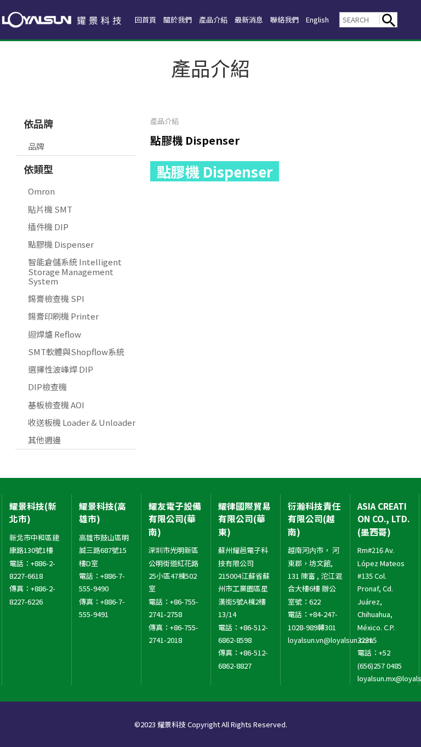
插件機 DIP (48, 226)
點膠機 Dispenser (61, 244)
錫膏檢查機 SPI (56, 298)
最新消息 (249, 19)
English (317, 19)
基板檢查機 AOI (56, 404)
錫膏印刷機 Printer (63, 316)
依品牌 (38, 123)
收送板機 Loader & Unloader (81, 422)
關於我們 (177, 19)
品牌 (36, 146)
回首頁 (145, 19)
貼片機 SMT (50, 209)
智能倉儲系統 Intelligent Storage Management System (75, 271)
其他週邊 (44, 440)
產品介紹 (213, 19)
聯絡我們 (284, 19)
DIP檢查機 (47, 386)
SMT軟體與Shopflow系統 (76, 351)
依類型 (38, 169)
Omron (41, 191)
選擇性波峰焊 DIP (60, 369)
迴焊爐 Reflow (54, 334)
